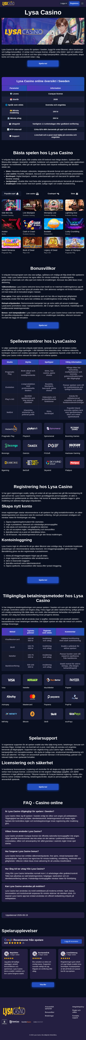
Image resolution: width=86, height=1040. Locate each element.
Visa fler (43, 984)
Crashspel (52, 194)
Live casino (30, 194)
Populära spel (9, 194)
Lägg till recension (71, 941)
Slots (73, 194)
